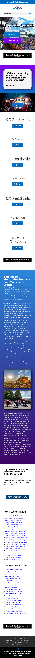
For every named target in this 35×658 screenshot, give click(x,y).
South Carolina (17, 642)
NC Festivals (17, 217)
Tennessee (8, 642)
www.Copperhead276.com (12, 572)
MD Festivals (17, 99)
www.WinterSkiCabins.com (13, 557)
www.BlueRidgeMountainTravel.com (16, 535)
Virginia (16, 640)
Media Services (17, 239)
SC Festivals (17, 119)
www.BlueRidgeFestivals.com (13, 524)
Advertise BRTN (13, 40)
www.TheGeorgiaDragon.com (14, 591)
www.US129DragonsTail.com (14, 600)
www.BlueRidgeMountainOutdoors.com (16, 531)
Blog (13, 644)
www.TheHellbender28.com (13, 593)
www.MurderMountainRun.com (14, 578)
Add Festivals (12, 34)
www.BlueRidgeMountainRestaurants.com (17, 533)
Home (10, 638)
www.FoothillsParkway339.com (13, 574)
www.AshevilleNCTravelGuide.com (14, 518)
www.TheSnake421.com (12, 596)
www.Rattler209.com (11, 580)
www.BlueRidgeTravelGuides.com (15, 544)
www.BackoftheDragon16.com (13, 569)
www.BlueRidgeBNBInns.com (13, 520)
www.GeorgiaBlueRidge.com (14, 548)
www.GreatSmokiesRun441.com (14, 576)
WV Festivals (17, 138)
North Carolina (24, 640)
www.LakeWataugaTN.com (13, 553)
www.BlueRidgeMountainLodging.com (16, 538)
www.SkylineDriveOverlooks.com (15, 555)
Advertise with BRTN (17, 497)
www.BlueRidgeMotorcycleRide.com (16, 611)
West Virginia (8, 640)
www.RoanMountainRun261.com (14, 585)
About (15, 638)
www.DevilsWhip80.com (12, 607)
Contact (19, 644)
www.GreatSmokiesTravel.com (14, 551)
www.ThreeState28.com (12, 598)
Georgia (26, 642)
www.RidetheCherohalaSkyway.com (15, 583)
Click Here (17, 105)
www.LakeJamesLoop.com (13, 602)
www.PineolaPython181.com (13, 604)
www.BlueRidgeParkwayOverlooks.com (16, 542)
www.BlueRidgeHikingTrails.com (14, 527)
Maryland (22, 638)
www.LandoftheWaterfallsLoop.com (16, 609)
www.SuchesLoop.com (11, 587)
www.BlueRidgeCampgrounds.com (15, 522)
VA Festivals (17, 178)
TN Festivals (17, 158)
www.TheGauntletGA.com (13, 589)
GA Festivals (17, 198)
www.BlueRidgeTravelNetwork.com (15, 546)
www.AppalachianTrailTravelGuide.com (16, 516)
